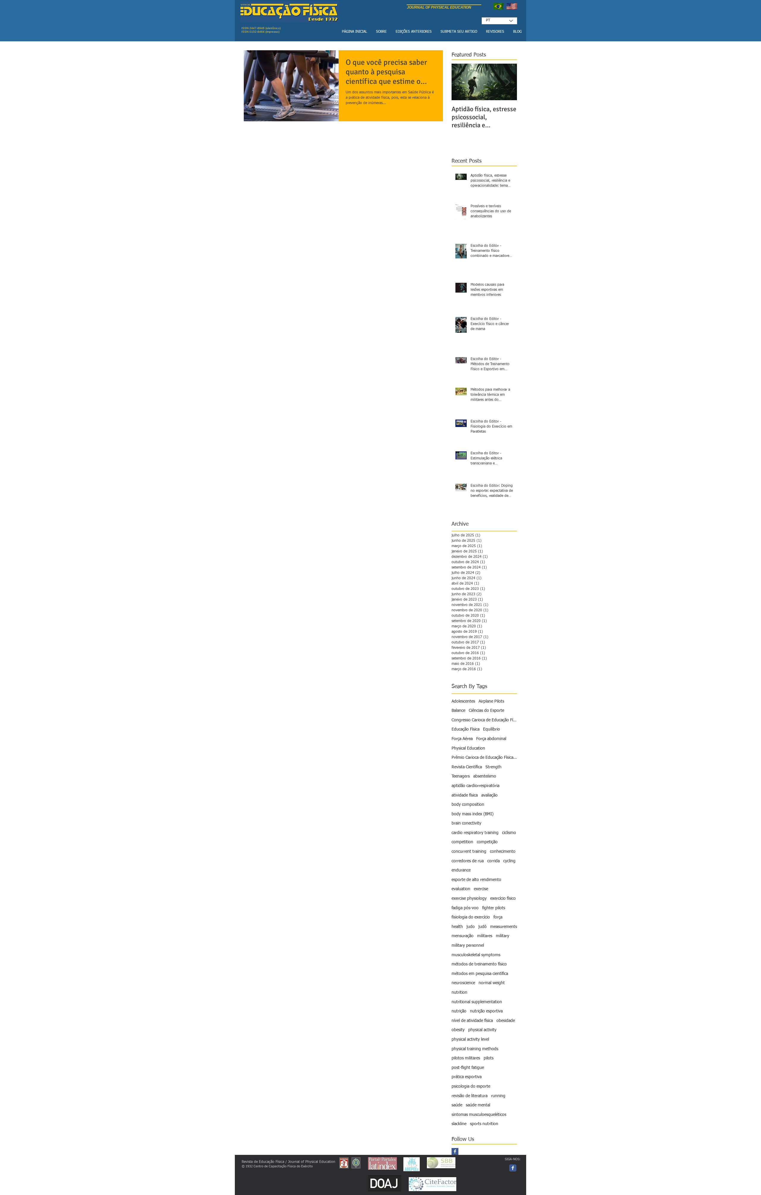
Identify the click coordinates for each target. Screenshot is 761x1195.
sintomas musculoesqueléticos (479, 1115)
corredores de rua (468, 861)
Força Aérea (462, 739)
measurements (503, 927)
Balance (458, 711)
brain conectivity (466, 823)
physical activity (482, 1030)
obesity (458, 1030)
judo (470, 927)
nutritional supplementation (477, 1002)
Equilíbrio (491, 729)
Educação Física (465, 729)
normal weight (492, 983)
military (502, 936)
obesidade (505, 1021)
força (497, 917)
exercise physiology (469, 898)
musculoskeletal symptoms (476, 955)
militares (484, 936)
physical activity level (470, 1039)
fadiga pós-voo (465, 908)
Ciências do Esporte (486, 711)
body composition (468, 805)
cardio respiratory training (475, 833)
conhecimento (502, 851)
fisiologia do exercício (471, 917)
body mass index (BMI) (472, 814)
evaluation (461, 889)
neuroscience (463, 983)
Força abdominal (491, 739)
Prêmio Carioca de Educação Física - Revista (484, 758)
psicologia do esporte (471, 1086)
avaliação (489, 795)
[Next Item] (507, 82)
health (457, 927)
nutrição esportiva (486, 1011)
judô (482, 927)
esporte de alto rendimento (476, 880)
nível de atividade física (472, 1021)
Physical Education (468, 748)
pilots (488, 1058)
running (498, 1096)
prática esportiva (467, 1077)
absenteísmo (484, 776)
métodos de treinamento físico (479, 964)
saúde (457, 1105)
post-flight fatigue (468, 1068)
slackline (459, 1124)
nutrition (459, 992)
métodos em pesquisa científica (480, 974)
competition (462, 842)
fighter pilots (493, 908)
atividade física (465, 795)
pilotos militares (466, 1058)
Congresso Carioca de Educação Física (484, 720)
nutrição (459, 1011)
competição (487, 842)
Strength (493, 767)
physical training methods (475, 1049)
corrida (493, 861)
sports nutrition (484, 1124)
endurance (461, 870)
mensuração (463, 936)
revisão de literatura (470, 1096)
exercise (481, 889)
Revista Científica (467, 767)
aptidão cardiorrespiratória (475, 786)
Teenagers (461, 776)
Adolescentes (463, 701)
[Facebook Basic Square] (455, 1151)
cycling (509, 861)
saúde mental (478, 1105)
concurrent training (469, 851)
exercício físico (503, 898)
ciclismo (509, 833)
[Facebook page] (512, 1168)
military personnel (468, 945)
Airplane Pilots (491, 701)
